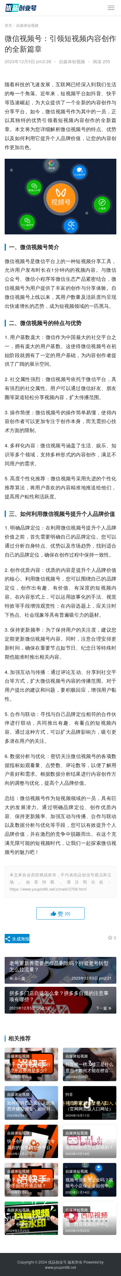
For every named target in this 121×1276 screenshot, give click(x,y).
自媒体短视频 (72, 61)
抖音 (69, 1094)
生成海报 (20, 938)
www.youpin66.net (60, 1267)
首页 (8, 25)
